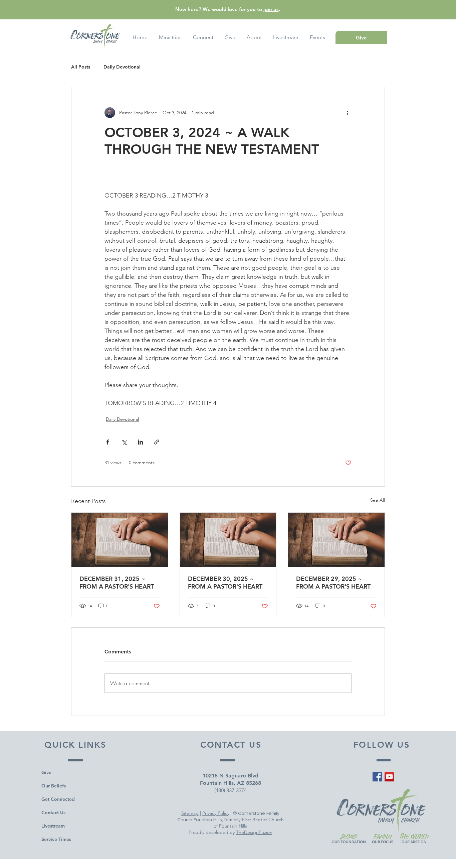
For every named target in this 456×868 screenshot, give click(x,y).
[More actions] (348, 113)
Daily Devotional (122, 67)
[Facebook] (377, 776)
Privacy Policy (215, 813)
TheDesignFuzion (254, 832)
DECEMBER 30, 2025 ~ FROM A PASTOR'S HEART (225, 582)
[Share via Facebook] (107, 442)
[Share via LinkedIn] (140, 442)
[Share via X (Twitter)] (124, 442)
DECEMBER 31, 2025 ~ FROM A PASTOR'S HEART (116, 582)
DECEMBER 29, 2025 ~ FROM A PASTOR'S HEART (333, 582)
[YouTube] (389, 776)
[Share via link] (157, 442)
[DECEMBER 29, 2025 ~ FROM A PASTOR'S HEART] (336, 540)
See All (377, 500)
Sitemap (190, 813)
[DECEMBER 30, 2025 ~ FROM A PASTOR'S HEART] (228, 540)
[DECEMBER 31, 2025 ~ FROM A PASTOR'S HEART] (119, 540)
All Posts (80, 67)
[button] (317, 37)
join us (271, 9)
